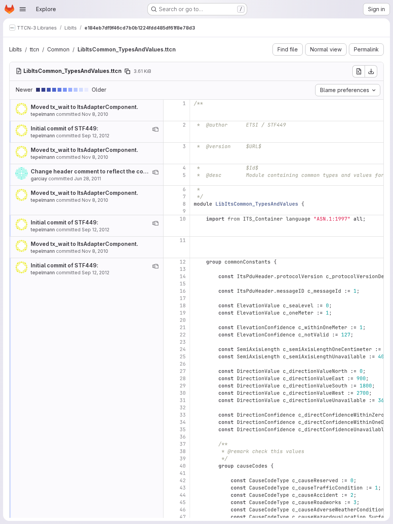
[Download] (371, 71)
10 (183, 219)
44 (183, 495)
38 (183, 451)
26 (183, 364)
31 (183, 400)
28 (183, 378)
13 (183, 269)
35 (183, 429)
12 (183, 262)
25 (183, 356)
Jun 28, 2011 (87, 178)
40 (183, 466)
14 (183, 276)
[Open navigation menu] (23, 9)
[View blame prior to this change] (155, 129)
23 (183, 342)
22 (183, 334)
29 (183, 385)
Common (58, 49)
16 (183, 291)
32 (183, 407)
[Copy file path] (127, 71)
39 (183, 458)
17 (183, 298)
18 (183, 305)
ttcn (34, 49)
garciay (39, 178)
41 (183, 473)
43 (183, 487)
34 (183, 422)
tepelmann (43, 114)
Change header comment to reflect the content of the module (113, 171)
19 (183, 313)
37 (183, 444)
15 (183, 283)
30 (183, 393)
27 (183, 371)
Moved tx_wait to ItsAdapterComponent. (84, 107)
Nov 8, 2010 (95, 114)
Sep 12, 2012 (95, 135)
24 (183, 349)
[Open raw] (358, 71)
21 (183, 327)
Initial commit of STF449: (64, 128)
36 (183, 436)
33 (183, 415)
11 (183, 240)
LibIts (15, 49)
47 (183, 517)
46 (183, 509)
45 (183, 502)
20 (183, 320)
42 (183, 480)
